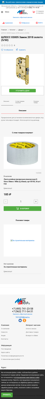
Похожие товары (36, 102)
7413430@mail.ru (22, 317)
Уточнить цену (22, 91)
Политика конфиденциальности (12, 356)
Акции (3, 335)
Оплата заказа (31, 328)
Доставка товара (32, 332)
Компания (5, 325)
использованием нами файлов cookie (26, 377)
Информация (6, 345)
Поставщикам (6, 349)
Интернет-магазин (33, 325)
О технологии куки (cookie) (10, 359)
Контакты (4, 339)
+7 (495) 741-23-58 (22, 308)
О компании (5, 328)
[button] (22, 45)
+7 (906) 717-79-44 (33, 7)
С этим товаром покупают (19, 102)
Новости (4, 332)
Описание (6, 101)
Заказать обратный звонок (22, 17)
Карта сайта (5, 352)
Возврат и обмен (32, 335)
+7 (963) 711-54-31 (22, 311)
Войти (40, 23)
